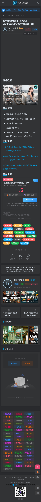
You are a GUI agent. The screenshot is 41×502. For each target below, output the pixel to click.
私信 (36, 29)
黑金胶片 (29, 414)
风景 (29, 440)
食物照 (29, 436)
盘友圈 (21, 479)
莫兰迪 (30, 229)
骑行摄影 (8, 436)
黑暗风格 (19, 420)
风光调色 (19, 443)
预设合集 (29, 443)
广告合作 (25, 477)
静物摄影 (19, 449)
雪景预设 (19, 459)
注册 (28, 363)
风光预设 (8, 443)
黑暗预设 (29, 420)
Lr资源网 (27, 482)
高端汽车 (19, 433)
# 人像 (7, 243)
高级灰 (8, 433)
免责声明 (16, 477)
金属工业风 (29, 462)
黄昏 (29, 423)
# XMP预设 (31, 236)
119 (28, 284)
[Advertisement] (20, 56)
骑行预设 (29, 433)
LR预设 (17, 15)
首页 (4, 15)
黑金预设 (19, 414)
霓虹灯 (29, 456)
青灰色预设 (8, 453)
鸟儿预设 (8, 427)
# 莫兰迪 (14, 243)
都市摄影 (8, 466)
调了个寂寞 (12, 28)
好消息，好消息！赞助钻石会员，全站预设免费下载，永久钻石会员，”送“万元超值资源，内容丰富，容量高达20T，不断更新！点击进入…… (22, 10)
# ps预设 (17, 239)
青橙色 (8, 456)
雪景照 (29, 459)
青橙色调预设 (29, 453)
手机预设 (9, 229)
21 (23, 284)
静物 (29, 449)
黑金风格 (8, 414)
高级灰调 (19, 430)
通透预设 (19, 466)
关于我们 (33, 477)
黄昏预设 (8, 423)
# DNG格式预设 (29, 239)
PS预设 (19, 225)
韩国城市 (19, 446)
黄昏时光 (19, 423)
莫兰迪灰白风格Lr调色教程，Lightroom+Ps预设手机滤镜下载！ (19, 22)
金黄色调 (19, 462)
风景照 (19, 440)
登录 (15, 363)
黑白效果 (29, 417)
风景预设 (8, 440)
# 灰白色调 (24, 243)
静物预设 (29, 446)
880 (17, 284)
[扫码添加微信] (37, 477)
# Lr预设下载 (9, 236)
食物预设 (19, 436)
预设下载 (10, 15)
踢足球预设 (8, 469)
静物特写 (8, 449)
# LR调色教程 (20, 236)
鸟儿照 (19, 427)
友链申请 (8, 477)
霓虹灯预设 (18, 456)
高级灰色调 (29, 430)
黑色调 (8, 417)
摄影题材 (20, 229)
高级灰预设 (8, 430)
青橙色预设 (18, 453)
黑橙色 (8, 420)
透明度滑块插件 (29, 466)
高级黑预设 (29, 427)
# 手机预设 (8, 239)
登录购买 (30, 199)
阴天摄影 (8, 462)
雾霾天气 (8, 459)
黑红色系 (19, 417)
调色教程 (9, 232)
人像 (28, 225)
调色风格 (20, 232)
